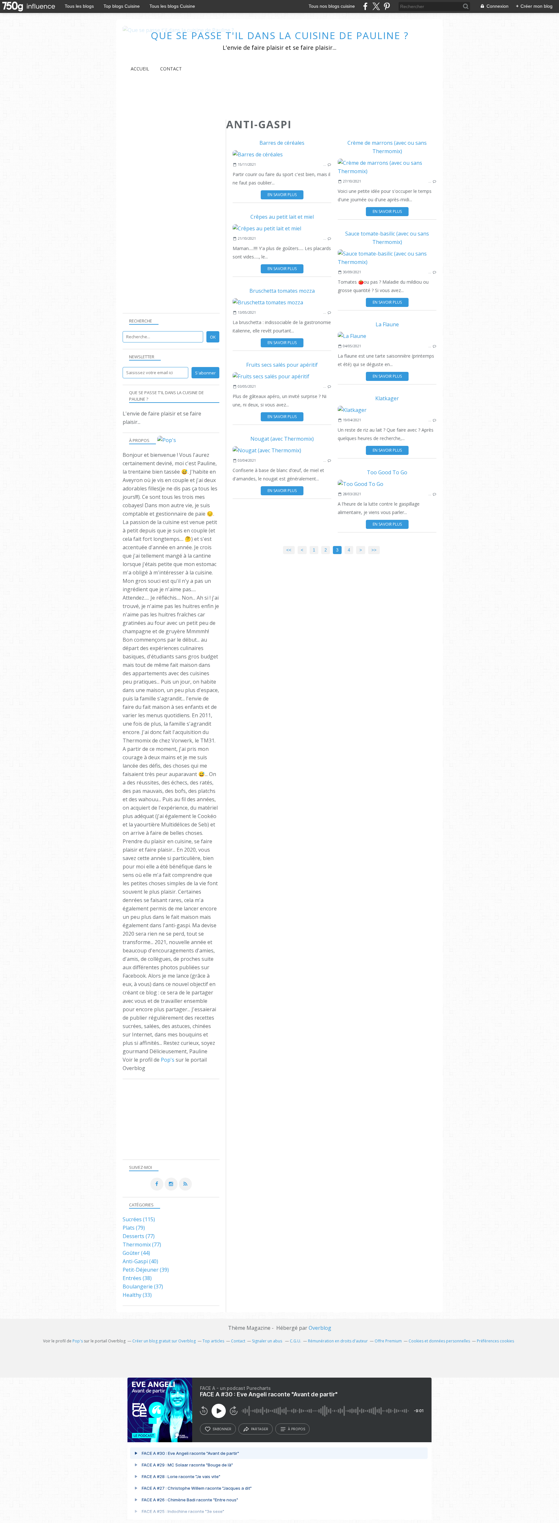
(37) (143, 1286)
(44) (136, 1252)
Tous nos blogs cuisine (332, 6)
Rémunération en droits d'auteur (338, 1341)
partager (259, 1429)
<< (288, 550)
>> (374, 550)
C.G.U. (295, 1341)
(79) (134, 1227)
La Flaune (387, 324)
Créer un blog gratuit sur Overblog (164, 1341)
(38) (137, 1278)
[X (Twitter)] (376, 6)
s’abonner (222, 1429)
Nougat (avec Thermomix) (282, 438)
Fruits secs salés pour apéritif (282, 364)
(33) (137, 1294)
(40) (140, 1261)
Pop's (167, 1059)
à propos (296, 1429)
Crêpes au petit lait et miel (282, 216)
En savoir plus (282, 194)
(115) (139, 1219)
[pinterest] (387, 6)
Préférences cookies (495, 1341)
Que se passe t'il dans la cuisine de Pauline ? (280, 35)
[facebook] (365, 6)
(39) (146, 1269)
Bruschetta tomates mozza (282, 290)
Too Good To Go (387, 472)
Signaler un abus (267, 1341)
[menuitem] (140, 68)
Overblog (320, 1327)
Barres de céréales (281, 142)
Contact (171, 69)
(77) (139, 1236)
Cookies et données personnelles (439, 1341)
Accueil (140, 69)
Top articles (213, 1341)
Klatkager (387, 398)
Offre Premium (388, 1341)
